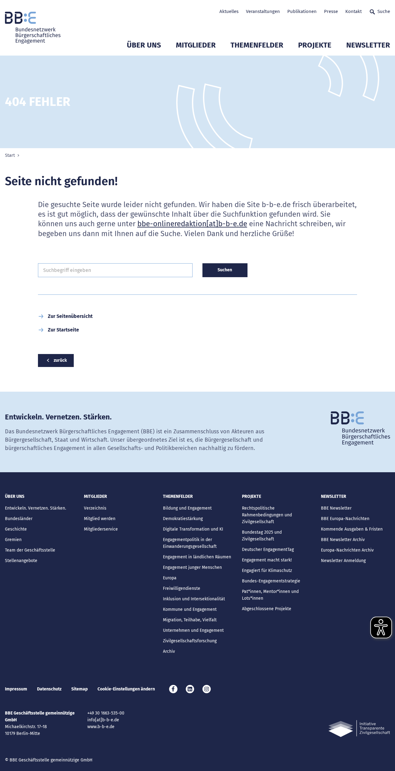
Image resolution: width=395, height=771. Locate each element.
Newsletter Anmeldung (343, 560)
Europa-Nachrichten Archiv (347, 550)
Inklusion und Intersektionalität (194, 599)
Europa (170, 578)
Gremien (13, 539)
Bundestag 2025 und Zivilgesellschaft (262, 536)
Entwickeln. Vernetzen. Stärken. (35, 508)
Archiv (169, 651)
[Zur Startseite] (32, 28)
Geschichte (16, 529)
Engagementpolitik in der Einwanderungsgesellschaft (190, 543)
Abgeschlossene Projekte (266, 608)
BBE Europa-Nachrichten (345, 518)
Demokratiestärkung (183, 518)
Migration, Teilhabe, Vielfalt (190, 620)
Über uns (144, 45)
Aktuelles (229, 11)
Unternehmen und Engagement (193, 630)
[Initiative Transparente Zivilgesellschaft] (359, 728)
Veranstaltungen (263, 11)
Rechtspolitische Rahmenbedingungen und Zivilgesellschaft (267, 515)
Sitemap (79, 689)
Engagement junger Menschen (192, 567)
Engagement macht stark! (267, 560)
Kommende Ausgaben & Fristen (352, 529)
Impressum (16, 689)
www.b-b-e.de (100, 726)
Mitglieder (196, 45)
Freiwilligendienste (181, 588)
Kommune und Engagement (190, 609)
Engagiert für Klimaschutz (267, 570)
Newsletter (368, 45)
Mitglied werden (99, 518)
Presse (331, 11)
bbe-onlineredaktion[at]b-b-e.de (192, 223)
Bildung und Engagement (187, 508)
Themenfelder (257, 45)
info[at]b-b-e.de (103, 720)
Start (10, 155)
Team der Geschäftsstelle (30, 550)
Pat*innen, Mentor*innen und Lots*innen (270, 595)
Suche (383, 11)
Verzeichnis (95, 508)
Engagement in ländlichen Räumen (197, 557)
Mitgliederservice (101, 529)
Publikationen (302, 11)
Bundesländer (18, 518)
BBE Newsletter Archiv (343, 539)
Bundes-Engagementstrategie (271, 581)
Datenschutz (49, 689)
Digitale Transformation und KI (193, 529)
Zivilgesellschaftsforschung (190, 641)
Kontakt (353, 11)
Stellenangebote (21, 560)
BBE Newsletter (336, 508)
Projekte (314, 45)
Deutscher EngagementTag (268, 549)
